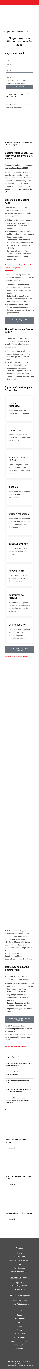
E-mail (8, 67)
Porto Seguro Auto (19, 1286)
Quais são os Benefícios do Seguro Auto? (17, 1082)
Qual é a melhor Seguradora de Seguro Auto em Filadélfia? (18, 1073)
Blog (19, 1264)
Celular (8, 73)
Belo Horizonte (19, 1319)
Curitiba (19, 1323)
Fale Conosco (19, 1268)
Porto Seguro (10, 939)
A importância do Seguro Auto (19, 1213)
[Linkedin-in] (18, 3)
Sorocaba (19, 1349)
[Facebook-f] (22, 3)
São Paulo (19, 1345)
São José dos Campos (19, 1341)
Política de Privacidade (19, 1272)
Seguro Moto (20, 1289)
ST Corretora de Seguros (17, 1026)
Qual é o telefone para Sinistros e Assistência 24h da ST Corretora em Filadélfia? (17, 1100)
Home (19, 1253)
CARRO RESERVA (17, 625)
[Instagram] (20, 3)
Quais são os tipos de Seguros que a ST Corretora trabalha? (19, 1064)
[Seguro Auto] (9, 12)
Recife (19, 1330)
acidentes (9, 186)
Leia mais (12, 1148)
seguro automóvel (19, 1029)
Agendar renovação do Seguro (19, 1260)
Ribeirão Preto (19, 1334)
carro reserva (16, 189)
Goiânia (20, 1326)
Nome (8, 60)
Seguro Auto (19, 1283)
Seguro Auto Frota (19, 1300)
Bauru (19, 1315)
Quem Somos (19, 1257)
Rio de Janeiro (19, 1337)
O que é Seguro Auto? (13, 1057)
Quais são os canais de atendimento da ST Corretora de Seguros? (18, 1090)
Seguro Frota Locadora (19, 1304)
